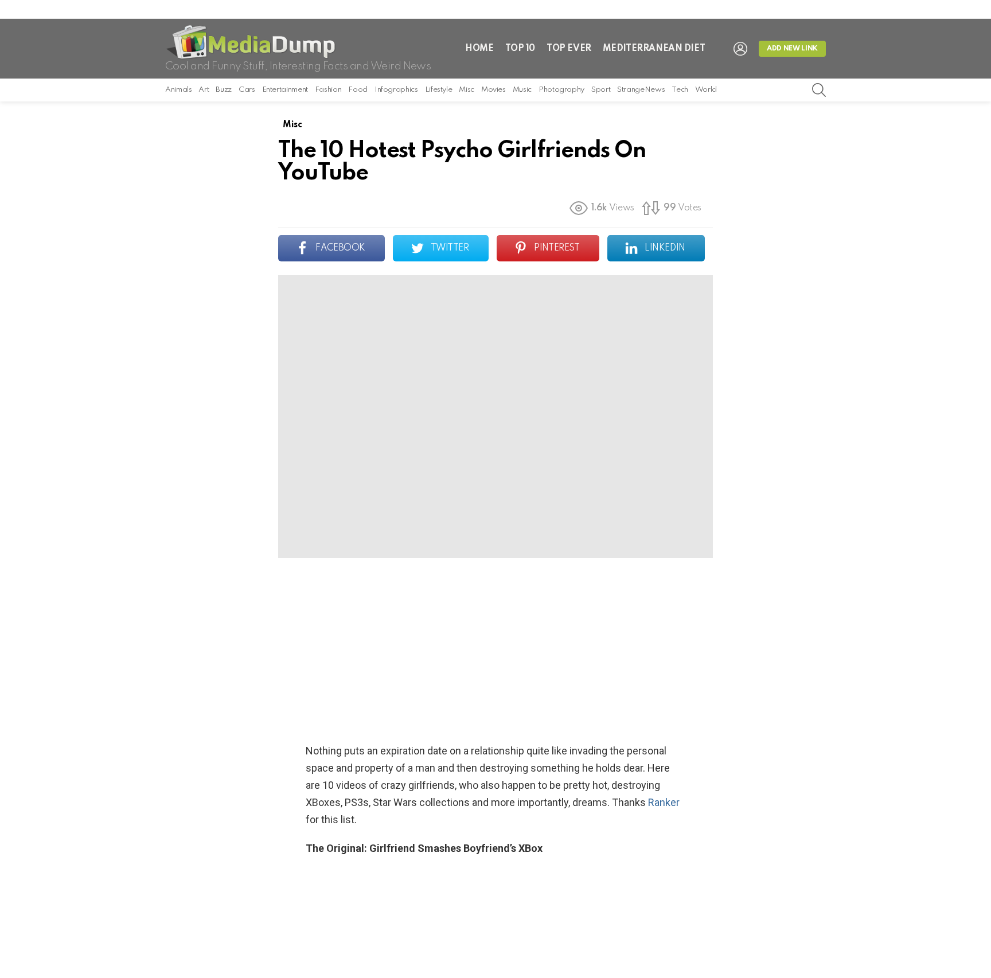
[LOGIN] (740, 48)
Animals (178, 89)
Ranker (664, 802)
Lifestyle (438, 89)
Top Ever (569, 48)
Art (203, 89)
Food (358, 89)
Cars (247, 89)
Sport (600, 89)
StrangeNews (641, 89)
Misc (466, 89)
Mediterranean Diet (654, 48)
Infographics (396, 89)
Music (522, 89)
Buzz (224, 89)
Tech (680, 89)
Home (479, 48)
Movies (493, 89)
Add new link (792, 48)
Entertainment (285, 89)
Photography (561, 89)
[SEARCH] (819, 90)
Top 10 (520, 48)
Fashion (328, 89)
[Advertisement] (495, 650)
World (706, 89)
